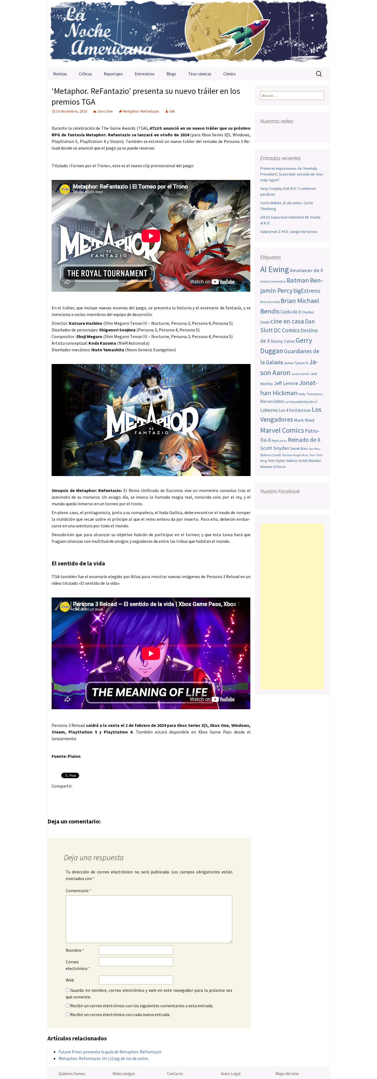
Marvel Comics (282, 430)
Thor (312, 455)
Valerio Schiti (296, 460)
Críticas (85, 73)
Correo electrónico (78, 965)
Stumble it (143, 795)
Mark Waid (304, 420)
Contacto (175, 1073)
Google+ (79, 795)
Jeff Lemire (286, 383)
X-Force (279, 466)
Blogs (171, 73)
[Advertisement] (292, 606)
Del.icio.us (165, 795)
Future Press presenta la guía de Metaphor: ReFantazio (110, 1051)
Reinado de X (304, 439)
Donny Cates (283, 341)
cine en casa (287, 321)
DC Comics (287, 330)
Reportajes (113, 73)
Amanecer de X (306, 270)
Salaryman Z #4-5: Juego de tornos (288, 231)
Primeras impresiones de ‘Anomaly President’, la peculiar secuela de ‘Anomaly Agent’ (292, 174)
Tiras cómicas (199, 73)
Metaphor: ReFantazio (141, 111)
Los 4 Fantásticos (294, 410)
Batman (298, 280)
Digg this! (154, 795)
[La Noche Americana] (188, 34)
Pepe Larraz (279, 441)
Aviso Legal (230, 1073)
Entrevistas (145, 73)
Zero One (105, 111)
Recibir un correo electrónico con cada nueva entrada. (120, 1014)
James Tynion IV (296, 363)
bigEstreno (306, 290)
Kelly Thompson (311, 394)
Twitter (68, 795)
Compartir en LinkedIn (122, 795)
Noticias (60, 73)
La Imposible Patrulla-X (301, 402)
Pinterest (90, 795)
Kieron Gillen (272, 401)
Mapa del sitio (287, 1073)
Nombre (75, 950)
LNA (172, 111)
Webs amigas (124, 1073)
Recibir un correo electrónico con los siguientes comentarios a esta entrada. (141, 1005)
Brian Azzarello (270, 302)
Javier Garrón (300, 374)
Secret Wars (299, 448)
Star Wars (314, 449)
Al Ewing (274, 269)
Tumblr (100, 795)
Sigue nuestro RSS (319, 132)
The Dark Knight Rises (295, 455)
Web (70, 980)
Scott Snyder (274, 448)
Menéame (111, 795)
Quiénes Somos (72, 1073)
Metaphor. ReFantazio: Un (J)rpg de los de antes (103, 1058)
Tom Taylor (276, 460)
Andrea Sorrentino (273, 281)
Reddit (133, 795)
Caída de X (290, 312)
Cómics (229, 73)
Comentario (78, 890)
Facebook (57, 795)
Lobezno (269, 410)
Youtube (286, 132)
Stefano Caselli (270, 455)
